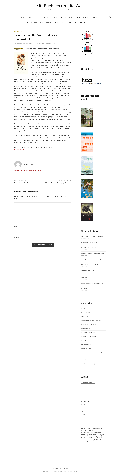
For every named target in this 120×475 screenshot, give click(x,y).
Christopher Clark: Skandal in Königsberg (92, 259)
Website (17, 238)
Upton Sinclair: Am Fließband (89, 242)
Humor (83, 340)
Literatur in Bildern (82, 22)
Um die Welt (55, 17)
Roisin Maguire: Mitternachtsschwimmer (92, 283)
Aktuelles (83, 308)
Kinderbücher (85, 348)
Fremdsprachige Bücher (87, 324)
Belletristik (18, 31)
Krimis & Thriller (86, 356)
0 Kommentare (51, 43)
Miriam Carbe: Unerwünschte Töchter (91, 264)
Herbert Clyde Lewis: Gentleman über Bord (93, 253)
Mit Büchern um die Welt (60, 6)
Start (22, 17)
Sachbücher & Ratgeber (87, 364)
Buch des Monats (41, 17)
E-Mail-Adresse (20, 232)
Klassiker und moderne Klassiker (90, 352)
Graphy (64, 471)
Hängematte (84, 328)
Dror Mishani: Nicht (86, 289)
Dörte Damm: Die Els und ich (24, 183)
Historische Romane (86, 332)
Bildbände (83, 316)
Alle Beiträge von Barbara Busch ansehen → (28, 170)
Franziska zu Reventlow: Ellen (89, 248)
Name (16, 226)
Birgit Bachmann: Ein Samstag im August (92, 236)
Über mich (68, 17)
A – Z (29, 17)
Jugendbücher (85, 344)
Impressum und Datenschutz (86, 17)
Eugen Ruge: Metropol (87, 270)
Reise (82, 360)
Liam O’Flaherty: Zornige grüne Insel (58, 183)
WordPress (53, 471)
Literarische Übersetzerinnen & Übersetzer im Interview (49, 22)
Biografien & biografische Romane (90, 320)
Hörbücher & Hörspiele (87, 336)
